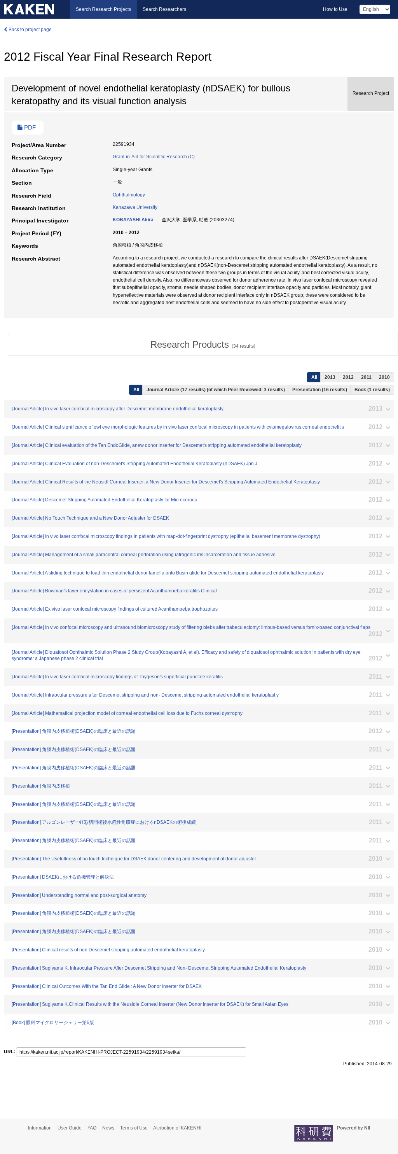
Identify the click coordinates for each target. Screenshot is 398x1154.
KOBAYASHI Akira (133, 219)
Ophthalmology (129, 195)
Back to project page (29, 29)
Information (40, 1128)
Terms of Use (134, 1128)
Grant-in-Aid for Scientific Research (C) (154, 156)
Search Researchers (164, 9)
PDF (29, 127)
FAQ (91, 1128)
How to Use (335, 9)
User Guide (70, 1128)
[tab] (203, 344)
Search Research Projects (103, 9)
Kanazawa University (135, 207)
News (108, 1128)
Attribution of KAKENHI (177, 1128)
